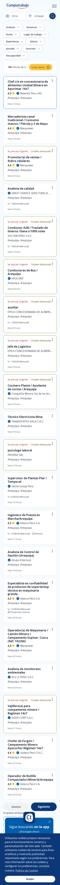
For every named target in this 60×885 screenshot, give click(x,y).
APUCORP (17, 278)
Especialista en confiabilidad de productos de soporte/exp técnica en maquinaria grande (28, 588)
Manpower (26, 128)
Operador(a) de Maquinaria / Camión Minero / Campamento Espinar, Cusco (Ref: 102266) (28, 635)
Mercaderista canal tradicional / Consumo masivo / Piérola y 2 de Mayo (28, 120)
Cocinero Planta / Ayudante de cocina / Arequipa (27, 387)
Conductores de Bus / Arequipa (23, 272)
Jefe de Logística (19, 346)
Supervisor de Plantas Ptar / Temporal (27, 480)
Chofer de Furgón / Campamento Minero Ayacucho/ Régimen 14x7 (25, 744)
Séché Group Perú (23, 486)
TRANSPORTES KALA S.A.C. (28, 421)
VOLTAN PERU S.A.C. (20, 236)
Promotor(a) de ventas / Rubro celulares (25, 159)
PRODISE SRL (16, 455)
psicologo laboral (20, 450)
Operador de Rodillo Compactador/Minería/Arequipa (30, 778)
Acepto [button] (30, 879)
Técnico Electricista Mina (25, 417)
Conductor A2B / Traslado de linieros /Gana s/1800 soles (28, 229)
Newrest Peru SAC (31, 93)
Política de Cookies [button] (27, 870)
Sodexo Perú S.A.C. (31, 753)
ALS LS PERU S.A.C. (23, 677)
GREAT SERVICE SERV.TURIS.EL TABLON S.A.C (32, 193)
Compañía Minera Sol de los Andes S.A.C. (32, 393)
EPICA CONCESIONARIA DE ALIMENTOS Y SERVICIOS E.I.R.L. (30, 312)
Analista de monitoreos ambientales (24, 671)
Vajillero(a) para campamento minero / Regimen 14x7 (23, 709)
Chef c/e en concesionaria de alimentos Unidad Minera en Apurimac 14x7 (28, 85)
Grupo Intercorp (21, 560)
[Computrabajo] (18, 6)
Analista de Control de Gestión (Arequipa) (23, 554)
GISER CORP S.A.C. (23, 718)
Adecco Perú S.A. (30, 523)
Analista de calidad (21, 188)
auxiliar (13, 307)
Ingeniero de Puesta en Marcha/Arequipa (24, 517)
